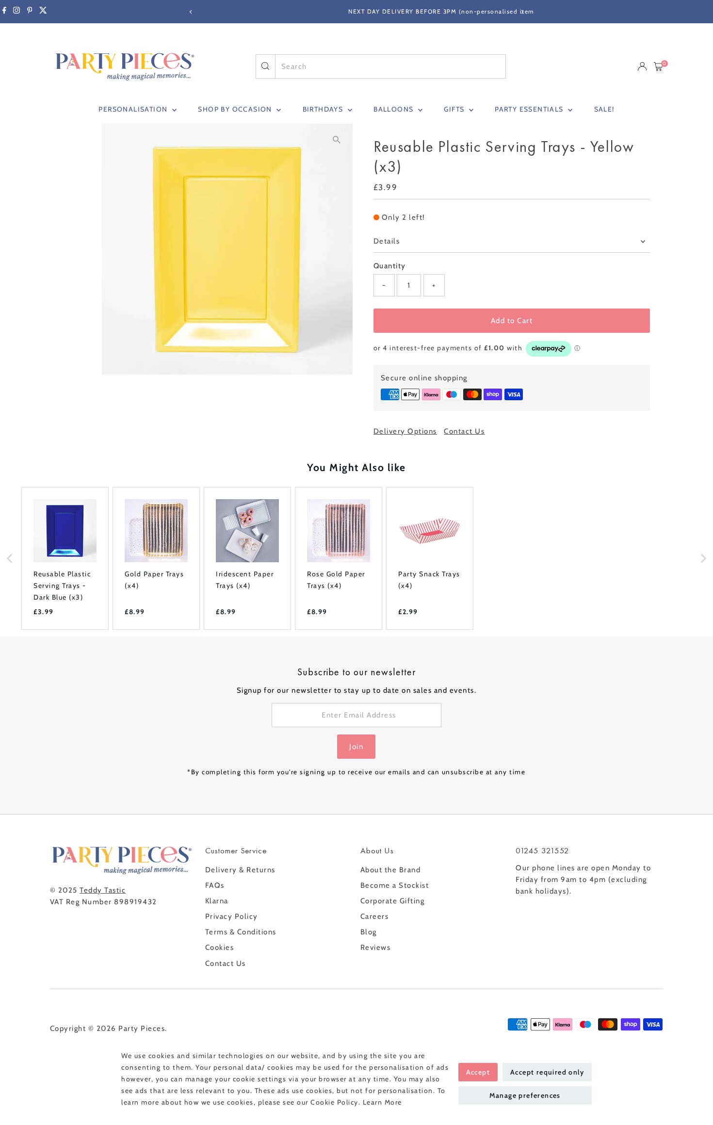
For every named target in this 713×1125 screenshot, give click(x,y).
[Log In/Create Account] (642, 66)
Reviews (375, 947)
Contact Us (464, 431)
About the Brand (390, 869)
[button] (9, 558)
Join (356, 746)
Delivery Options (405, 431)
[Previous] (191, 12)
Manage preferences (525, 1095)
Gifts (455, 109)
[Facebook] (4, 11)
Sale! (604, 109)
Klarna (216, 901)
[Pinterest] (30, 11)
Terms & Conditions (240, 932)
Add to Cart (512, 320)
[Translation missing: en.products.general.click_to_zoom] (337, 139)
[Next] (522, 12)
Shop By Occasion (236, 109)
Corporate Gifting (392, 901)
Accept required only (547, 1072)
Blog (368, 932)
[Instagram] (16, 11)
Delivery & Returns (240, 869)
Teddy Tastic (103, 890)
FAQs (215, 885)
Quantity (389, 265)
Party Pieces (141, 1028)
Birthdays (324, 109)
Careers (374, 916)
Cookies (219, 947)
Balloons (394, 109)
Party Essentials (530, 109)
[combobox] (390, 66)
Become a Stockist (394, 885)
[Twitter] (43, 11)
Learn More (382, 1102)
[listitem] (65, 558)
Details (386, 241)
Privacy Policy (231, 916)
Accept (478, 1072)
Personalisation (133, 109)
